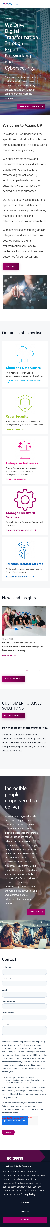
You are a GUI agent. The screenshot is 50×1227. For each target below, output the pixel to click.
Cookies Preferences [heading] (17, 1166)
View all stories (12, 679)
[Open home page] (7, 4)
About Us (10, 266)
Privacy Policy (28, 1194)
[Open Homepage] (15, 1159)
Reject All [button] (25, 1211)
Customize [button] (25, 1203)
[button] (39, 671)
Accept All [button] (25, 1219)
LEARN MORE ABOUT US (30, 107)
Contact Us (35, 912)
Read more (7, 656)
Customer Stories (12, 716)
